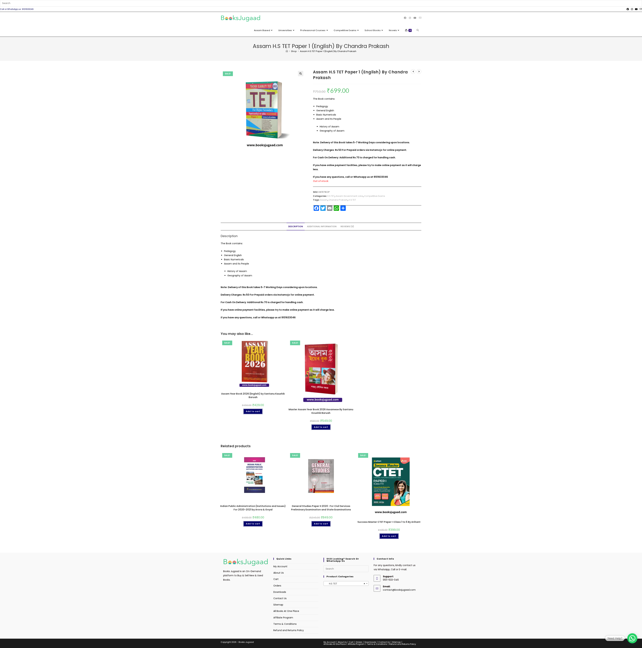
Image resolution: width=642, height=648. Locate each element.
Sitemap (278, 604)
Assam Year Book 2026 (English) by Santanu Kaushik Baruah (253, 395)
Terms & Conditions (285, 624)
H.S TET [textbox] (345, 583)
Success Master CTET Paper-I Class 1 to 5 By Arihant (388, 522)
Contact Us (280, 598)
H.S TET (331, 196)
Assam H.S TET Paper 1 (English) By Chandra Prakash (328, 51)
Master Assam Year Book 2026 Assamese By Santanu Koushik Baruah (321, 411)
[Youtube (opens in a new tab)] (636, 9)
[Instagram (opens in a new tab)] (632, 9)
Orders (277, 585)
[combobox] (346, 583)
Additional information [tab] (322, 226)
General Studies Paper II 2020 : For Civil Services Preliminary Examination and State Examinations (321, 507)
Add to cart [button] (253, 411)
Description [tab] (295, 226)
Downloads (279, 592)
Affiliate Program (283, 617)
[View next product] (419, 71)
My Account (280, 566)
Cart (276, 579)
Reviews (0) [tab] (347, 226)
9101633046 (381, 177)
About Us (278, 572)
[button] (300, 73)
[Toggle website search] (417, 30)
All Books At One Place (286, 611)
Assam (324, 199)
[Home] (287, 51)
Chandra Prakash (338, 199)
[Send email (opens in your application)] (640, 9)
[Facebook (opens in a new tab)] (628, 9)
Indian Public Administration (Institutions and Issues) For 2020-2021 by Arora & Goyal (253, 507)
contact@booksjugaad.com (399, 589)
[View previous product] (413, 71)
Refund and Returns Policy (288, 630)
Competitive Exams (374, 196)
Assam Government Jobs (349, 196)
